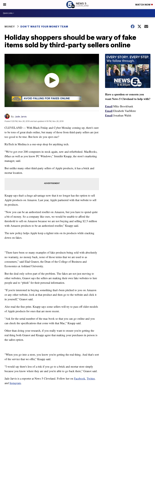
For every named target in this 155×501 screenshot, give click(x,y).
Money (10, 26)
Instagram (15, 383)
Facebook (79, 378)
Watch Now (143, 4)
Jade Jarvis (21, 116)
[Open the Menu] (4, 4)
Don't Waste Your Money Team (44, 26)
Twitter (91, 378)
